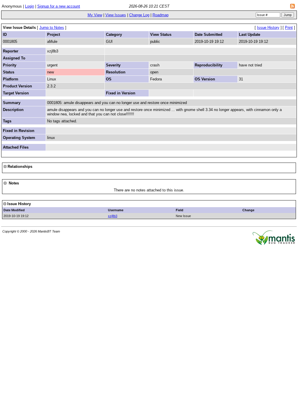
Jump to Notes (51, 27)
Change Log (139, 15)
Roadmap (160, 15)
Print (289, 27)
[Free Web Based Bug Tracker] (274, 244)
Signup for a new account (58, 6)
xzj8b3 (112, 216)
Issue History (268, 27)
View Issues (115, 15)
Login (29, 6)
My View (95, 15)
